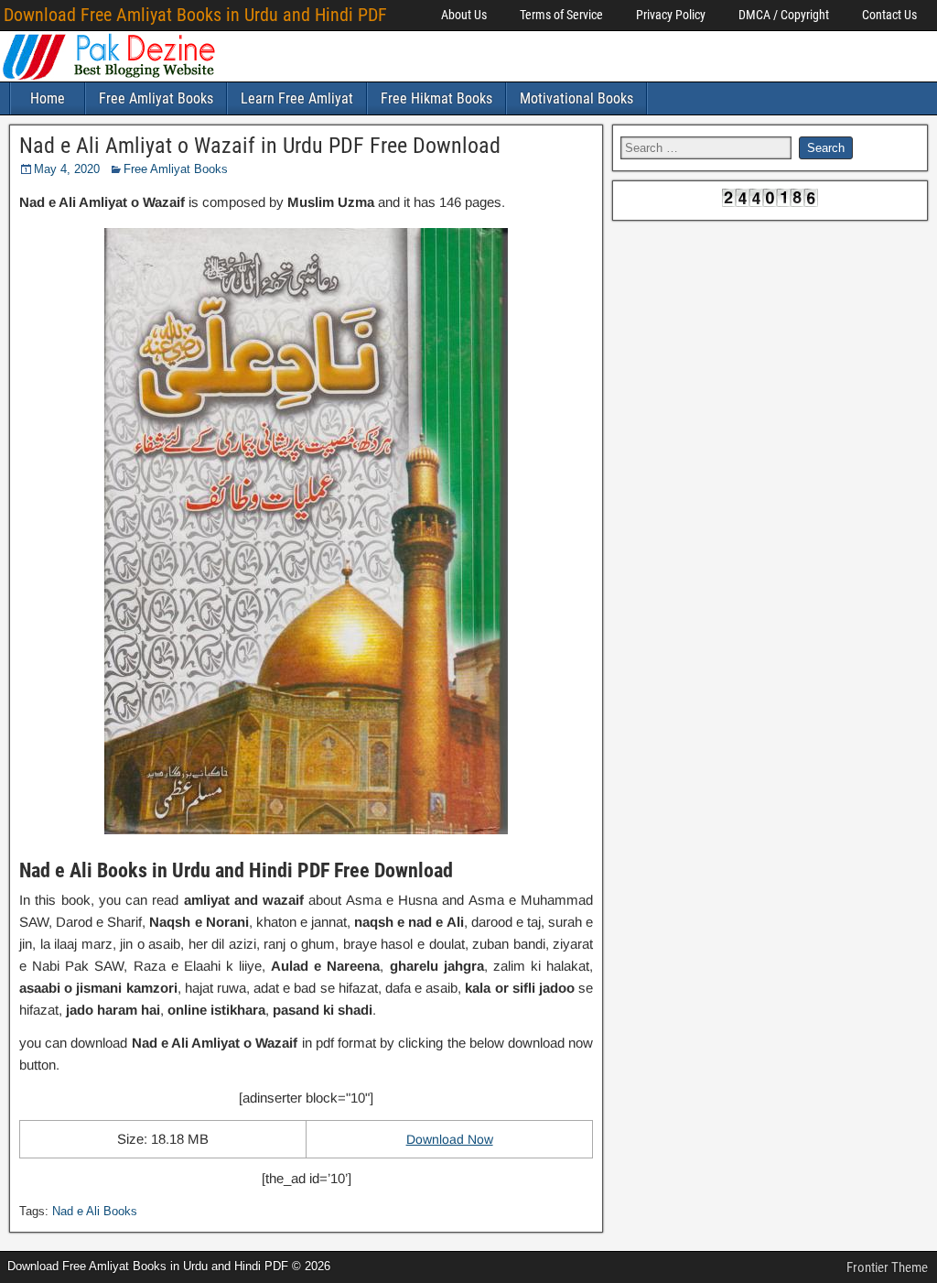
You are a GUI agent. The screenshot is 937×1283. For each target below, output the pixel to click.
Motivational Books (576, 98)
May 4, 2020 (67, 169)
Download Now (449, 1139)
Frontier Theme (887, 1267)
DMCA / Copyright (783, 14)
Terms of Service (561, 14)
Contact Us (889, 14)
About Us (464, 14)
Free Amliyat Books (156, 98)
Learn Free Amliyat (297, 98)
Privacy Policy (670, 14)
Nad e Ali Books (94, 1211)
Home (47, 98)
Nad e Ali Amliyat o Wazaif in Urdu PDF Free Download (260, 145)
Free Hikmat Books (436, 98)
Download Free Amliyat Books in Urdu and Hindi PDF (195, 15)
